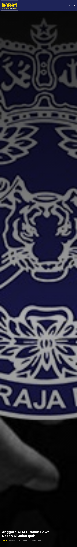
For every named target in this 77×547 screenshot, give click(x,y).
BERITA (5, 540)
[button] (69, 5)
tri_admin (26, 540)
